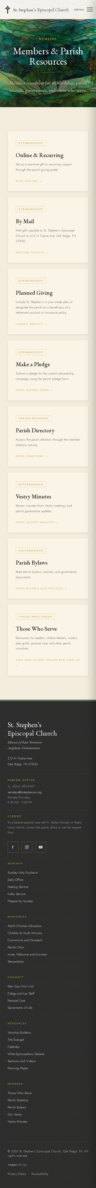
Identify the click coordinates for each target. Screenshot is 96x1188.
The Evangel (16, 1039)
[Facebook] (13, 847)
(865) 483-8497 (24, 786)
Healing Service (18, 886)
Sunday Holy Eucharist (23, 872)
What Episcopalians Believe (26, 1054)
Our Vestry (15, 1114)
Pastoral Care (16, 1000)
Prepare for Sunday (20, 901)
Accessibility (39, 1174)
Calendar (13, 1046)
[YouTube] (40, 847)
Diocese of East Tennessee (25, 742)
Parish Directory (18, 1100)
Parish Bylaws (17, 1107)
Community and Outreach (25, 940)
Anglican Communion (24, 747)
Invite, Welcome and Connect (27, 954)
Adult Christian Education (25, 926)
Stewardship (16, 961)
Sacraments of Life (20, 1007)
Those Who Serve (20, 1093)
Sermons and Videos (22, 1061)
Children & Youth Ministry (25, 933)
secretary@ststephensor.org (25, 792)
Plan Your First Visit (20, 986)
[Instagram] (26, 847)
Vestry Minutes (17, 1121)
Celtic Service (16, 894)
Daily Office (15, 879)
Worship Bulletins (19, 1032)
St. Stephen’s (41, 10)
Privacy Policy (17, 1174)
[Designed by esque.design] (48, 1164)
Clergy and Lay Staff (21, 993)
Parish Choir (16, 947)
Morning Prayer (18, 1068)
